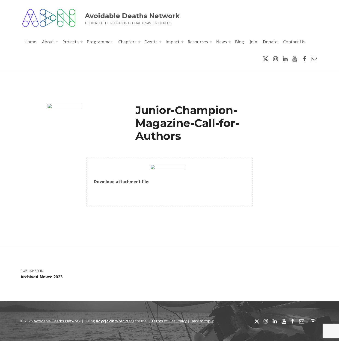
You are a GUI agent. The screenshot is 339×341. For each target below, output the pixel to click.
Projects (70, 41)
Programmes (100, 41)
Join (253, 41)
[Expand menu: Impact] (182, 42)
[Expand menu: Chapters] (139, 42)
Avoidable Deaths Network (132, 16)
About (48, 41)
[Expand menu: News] (230, 42)
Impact (173, 41)
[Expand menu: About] (57, 42)
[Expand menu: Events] (160, 42)
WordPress (124, 320)
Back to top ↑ (202, 320)
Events (151, 41)
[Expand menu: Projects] (81, 42)
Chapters (127, 41)
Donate (270, 41)
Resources (198, 41)
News (221, 41)
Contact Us (294, 41)
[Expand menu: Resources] (211, 42)
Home (30, 41)
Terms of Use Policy (169, 320)
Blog (239, 41)
